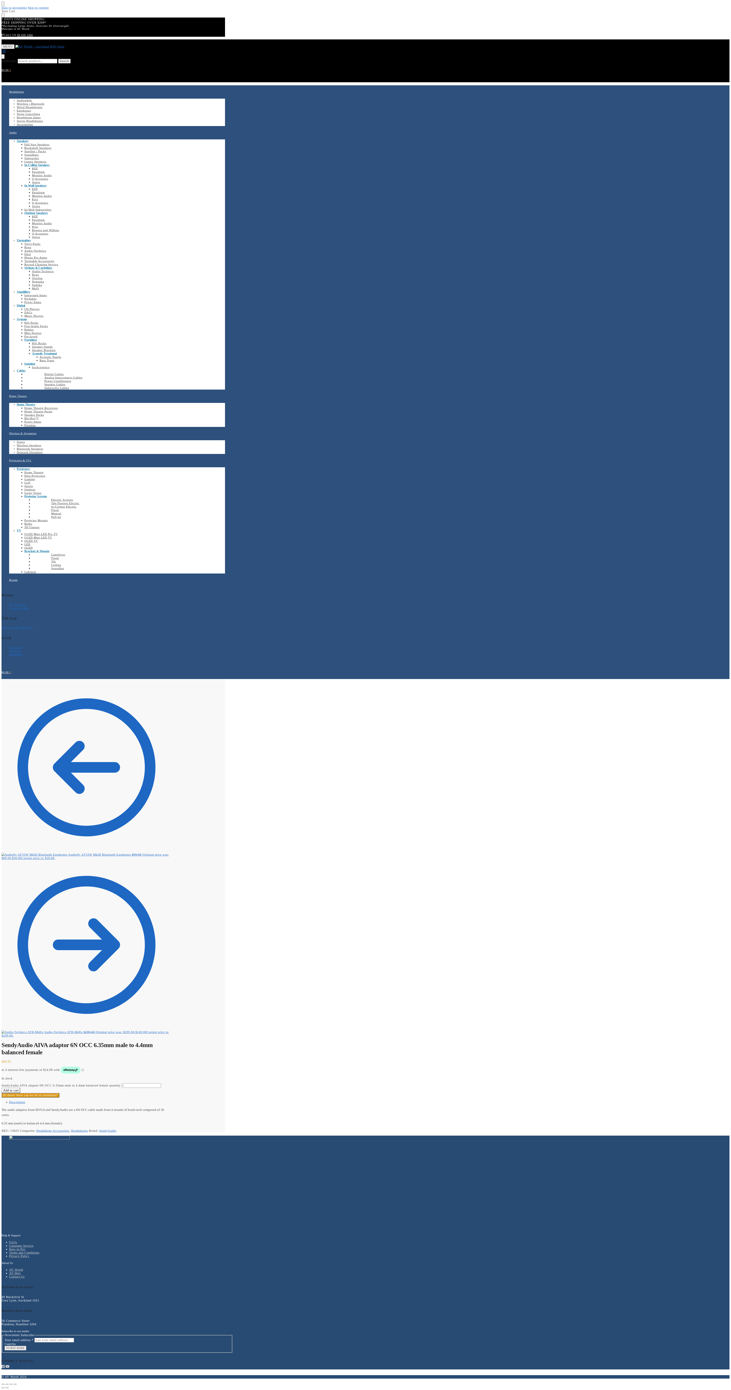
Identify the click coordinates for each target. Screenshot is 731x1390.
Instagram (16, 654)
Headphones (79, 1130)
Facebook (15, 647)
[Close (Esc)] (15, 1384)
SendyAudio (107, 1130)
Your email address (19, 1340)
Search (64, 61)
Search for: (9, 61)
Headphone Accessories (52, 1130)
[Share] (11, 1384)
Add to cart (11, 1090)
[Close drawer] (3, 15)
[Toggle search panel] (3, 56)
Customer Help (19, 608)
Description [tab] (17, 1102)
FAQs (13, 1242)
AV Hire (15, 1273)
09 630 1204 (25, 35)
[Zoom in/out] (3, 1384)
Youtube (15, 651)
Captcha (10, 1344)
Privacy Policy (19, 1256)
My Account (17, 604)
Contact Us (17, 1276)
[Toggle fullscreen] (7, 1384)
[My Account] (4, 52)
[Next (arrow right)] (7, 1387)
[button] (6, 70)
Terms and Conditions (24, 1252)
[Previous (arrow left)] (3, 1387)
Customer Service (21, 1245)
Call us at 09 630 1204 (17, 627)
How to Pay (17, 1249)
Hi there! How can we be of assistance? (30, 1095)
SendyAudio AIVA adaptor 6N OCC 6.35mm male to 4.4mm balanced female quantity (61, 1085)
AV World (16, 1269)
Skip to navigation (14, 7)
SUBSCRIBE (15, 1348)
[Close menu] (3, 4)
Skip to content (38, 7)
